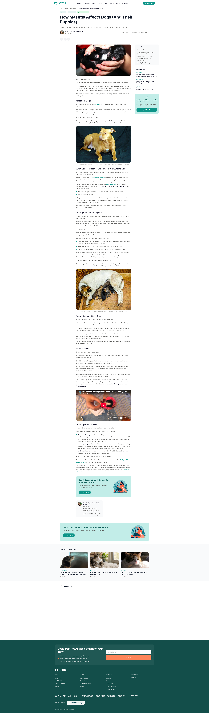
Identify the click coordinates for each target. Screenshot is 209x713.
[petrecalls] (100, 696)
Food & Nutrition (59, 681)
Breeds (57, 686)
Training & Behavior (60, 683)
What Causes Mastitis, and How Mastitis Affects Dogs (145, 52)
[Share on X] (61, 39)
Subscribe (150, 3)
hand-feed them (95, 437)
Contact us (136, 678)
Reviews (86, 3)
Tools (105, 3)
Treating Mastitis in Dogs (144, 63)
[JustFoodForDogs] (76, 703)
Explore (79, 3)
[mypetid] (134, 696)
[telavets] (111, 696)
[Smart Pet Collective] (66, 696)
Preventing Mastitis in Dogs (144, 58)
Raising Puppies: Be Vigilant (144, 56)
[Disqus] (104, 610)
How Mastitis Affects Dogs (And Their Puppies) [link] (90, 8)
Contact (108, 681)
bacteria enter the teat (97, 178)
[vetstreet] (122, 696)
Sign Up (129, 657)
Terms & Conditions (111, 686)
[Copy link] (68, 39)
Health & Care (58, 678)
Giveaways (125, 3)
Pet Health (73, 8)
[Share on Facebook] (65, 39)
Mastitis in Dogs (141, 50)
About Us (108, 678)
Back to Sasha (141, 60)
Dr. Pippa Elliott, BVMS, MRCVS (74, 31)
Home (61, 8)
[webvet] (87, 696)
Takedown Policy (110, 689)
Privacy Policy (109, 683)
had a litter (97, 104)
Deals (100, 3)
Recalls (118, 3)
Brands (94, 3)
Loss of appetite (111, 184)
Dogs (66, 8)
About (112, 3)
